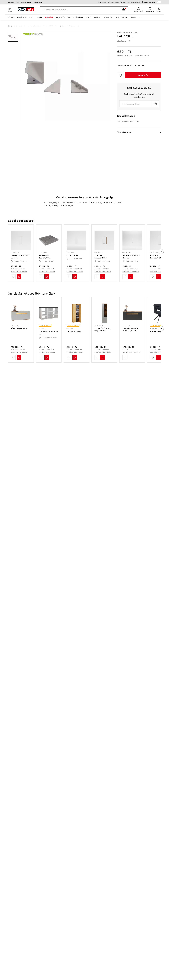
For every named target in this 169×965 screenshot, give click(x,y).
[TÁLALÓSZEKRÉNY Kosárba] (19, 357)
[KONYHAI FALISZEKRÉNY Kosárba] (102, 276)
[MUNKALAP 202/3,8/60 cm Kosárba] (46, 276)
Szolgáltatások (121, 17)
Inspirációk (60, 17)
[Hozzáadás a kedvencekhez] (120, 75)
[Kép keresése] (124, 9)
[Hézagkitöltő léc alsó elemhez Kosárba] (130, 276)
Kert (31, 17)
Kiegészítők (21, 17)
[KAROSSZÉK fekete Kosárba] (158, 357)
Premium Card (135, 17)
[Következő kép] (161, 251)
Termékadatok (124, 132)
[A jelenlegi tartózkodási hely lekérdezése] (155, 104)
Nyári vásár (49, 17)
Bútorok (11, 17)
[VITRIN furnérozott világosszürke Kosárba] (102, 357)
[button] (13, 36)
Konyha (39, 17)
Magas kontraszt (150, 2)
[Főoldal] (9, 26)
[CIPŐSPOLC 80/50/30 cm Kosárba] (46, 357)
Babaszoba (107, 17)
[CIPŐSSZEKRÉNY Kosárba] (74, 357)
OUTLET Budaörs (93, 17)
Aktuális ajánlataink (75, 17)
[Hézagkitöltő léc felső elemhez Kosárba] (19, 276)
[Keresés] (43, 9)
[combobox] (136, 104)
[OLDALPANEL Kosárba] (74, 276)
